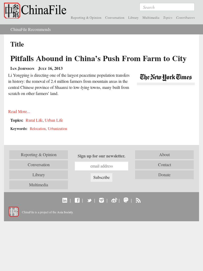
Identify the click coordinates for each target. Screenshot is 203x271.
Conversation (114, 17)
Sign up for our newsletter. (101, 156)
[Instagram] (101, 200)
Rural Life (34, 120)
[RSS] (138, 200)
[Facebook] (77, 200)
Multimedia (150, 17)
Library (133, 17)
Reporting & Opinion (86, 17)
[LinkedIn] (65, 200)
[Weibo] (113, 200)
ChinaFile (36, 11)
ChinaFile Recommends (31, 29)
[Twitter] (89, 200)
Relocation (38, 128)
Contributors (185, 17)
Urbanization (57, 128)
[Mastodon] (126, 200)
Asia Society (65, 212)
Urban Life (54, 120)
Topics (167, 17)
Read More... (19, 111)
